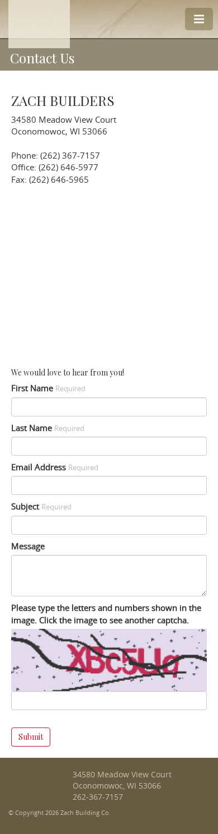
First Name (48, 387)
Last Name (47, 427)
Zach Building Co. (36, 786)
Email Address (54, 466)
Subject (41, 506)
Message (28, 546)
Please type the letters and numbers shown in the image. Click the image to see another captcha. (106, 613)
